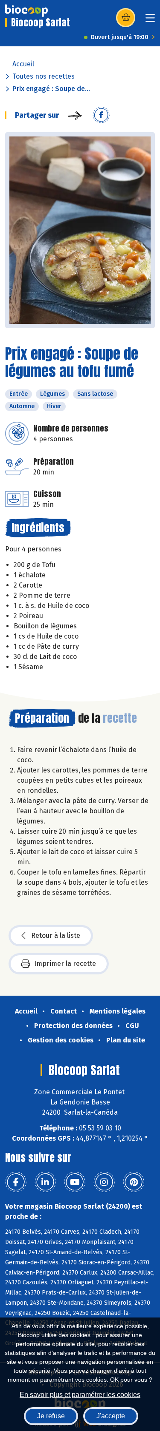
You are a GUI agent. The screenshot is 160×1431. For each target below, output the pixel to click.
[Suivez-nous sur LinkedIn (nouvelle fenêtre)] (45, 1182)
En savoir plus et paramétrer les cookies (80, 1394)
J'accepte (110, 1416)
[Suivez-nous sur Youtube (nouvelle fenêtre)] (74, 1182)
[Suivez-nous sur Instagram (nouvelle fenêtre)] (104, 1182)
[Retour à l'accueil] (26, 10)
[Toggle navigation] (150, 20)
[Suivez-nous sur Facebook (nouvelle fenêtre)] (15, 1182)
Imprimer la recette (65, 964)
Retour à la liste (55, 935)
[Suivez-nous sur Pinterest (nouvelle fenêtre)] (133, 1182)
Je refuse (51, 1416)
